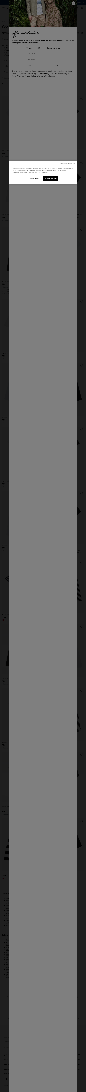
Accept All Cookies (51, 178)
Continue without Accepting (67, 163)
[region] (43, 172)
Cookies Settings (34, 178)
